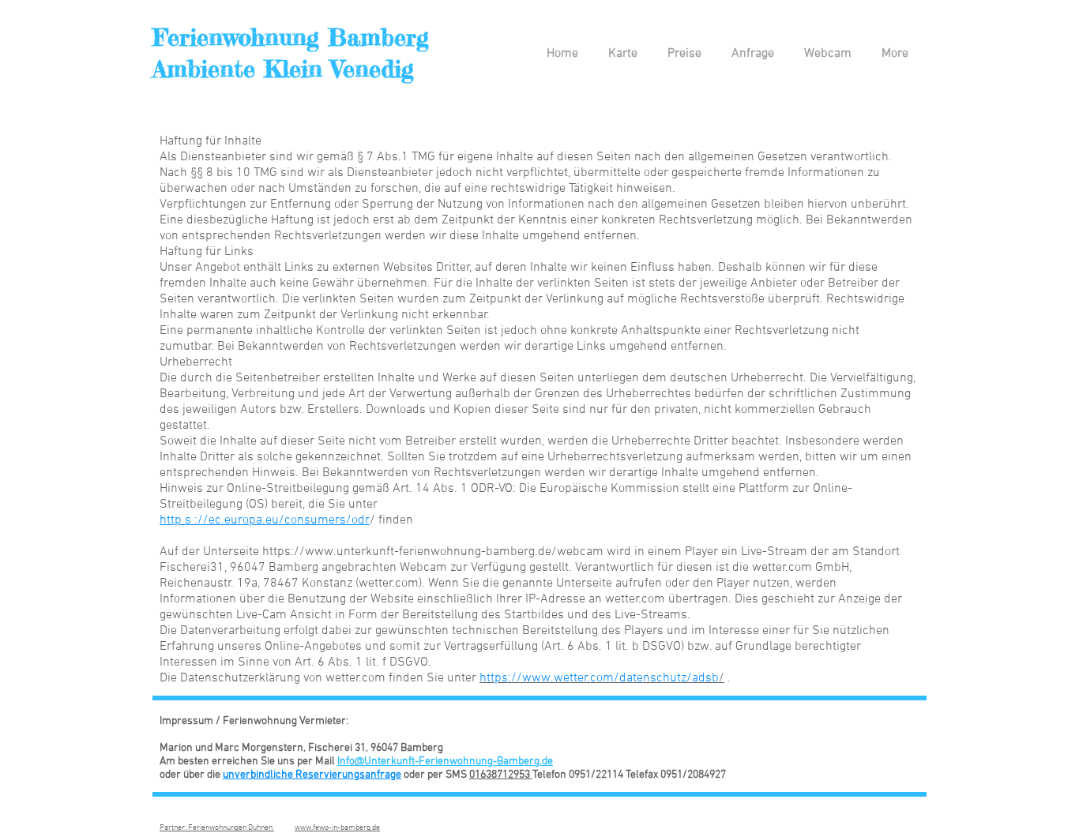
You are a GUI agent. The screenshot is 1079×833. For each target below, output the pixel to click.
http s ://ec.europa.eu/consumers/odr (265, 520)
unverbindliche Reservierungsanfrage (312, 775)
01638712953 (500, 775)
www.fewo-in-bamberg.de (337, 828)
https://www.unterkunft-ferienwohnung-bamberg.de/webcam (432, 552)
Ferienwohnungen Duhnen (231, 828)
